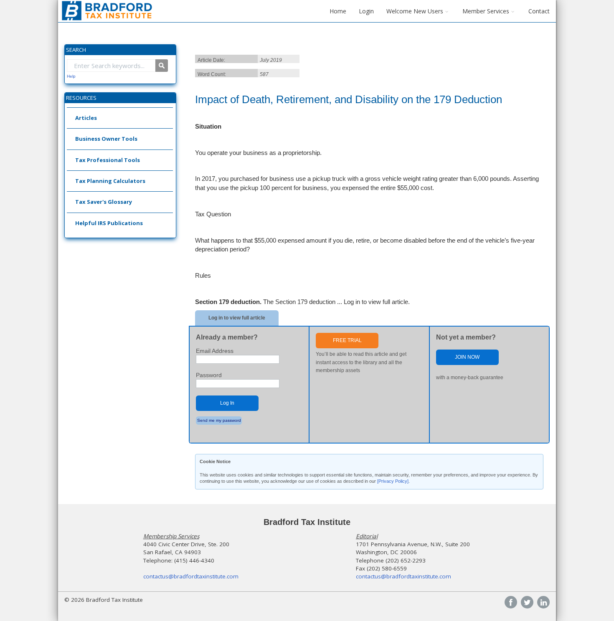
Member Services (485, 11)
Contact (539, 11)
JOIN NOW (467, 357)
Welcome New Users (414, 11)
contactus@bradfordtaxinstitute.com (190, 576)
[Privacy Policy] (392, 481)
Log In (227, 403)
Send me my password (219, 420)
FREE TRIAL (347, 340)
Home (338, 11)
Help (71, 76)
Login (366, 11)
